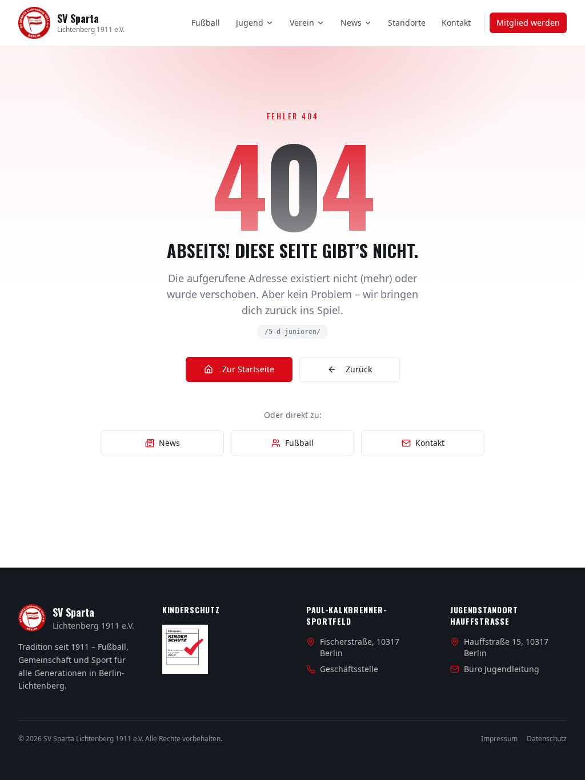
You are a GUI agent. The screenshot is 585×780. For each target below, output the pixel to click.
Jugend (249, 22)
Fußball (205, 22)
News (351, 22)
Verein (302, 22)
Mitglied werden (528, 22)
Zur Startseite (248, 369)
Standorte (407, 22)
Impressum (499, 738)
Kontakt (456, 22)
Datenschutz (547, 738)
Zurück (359, 369)
